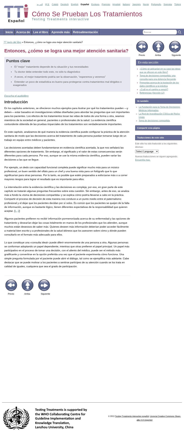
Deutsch (65, 4)
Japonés (136, 4)
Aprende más (60, 32)
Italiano (126, 4)
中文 (47, 4)
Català (55, 4)
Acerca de (23, 32)
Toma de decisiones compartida (154, 120)
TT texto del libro (12, 42)
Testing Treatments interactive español (132, 416)
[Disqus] (67, 351)
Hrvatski (116, 4)
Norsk (146, 4)
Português (156, 4)
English (74, 4)
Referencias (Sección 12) (152, 93)
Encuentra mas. (142, 160)
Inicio (9, 32)
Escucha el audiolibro (16, 95)
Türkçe (177, 4)
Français (106, 4)
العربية (40, 4)
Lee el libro (40, 32)
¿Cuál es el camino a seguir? (154, 89)
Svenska (168, 4)
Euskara (95, 4)
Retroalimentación (85, 32)
